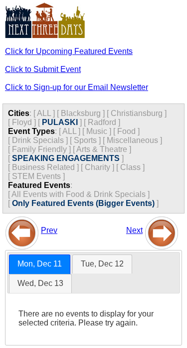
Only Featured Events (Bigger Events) (83, 203)
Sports (85, 140)
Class (130, 167)
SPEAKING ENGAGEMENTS (66, 158)
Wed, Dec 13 (40, 283)
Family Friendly (39, 149)
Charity (97, 167)
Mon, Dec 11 (39, 264)
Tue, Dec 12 (102, 264)
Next (134, 230)
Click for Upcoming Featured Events (69, 51)
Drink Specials (38, 140)
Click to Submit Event (43, 69)
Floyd (22, 122)
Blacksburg (81, 113)
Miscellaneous (132, 140)
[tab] (39, 264)
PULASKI (60, 122)
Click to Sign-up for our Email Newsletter (76, 87)
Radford (102, 122)
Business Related (43, 167)
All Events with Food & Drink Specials (78, 194)
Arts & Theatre (101, 149)
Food (126, 131)
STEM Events (36, 176)
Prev (49, 230)
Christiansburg (137, 113)
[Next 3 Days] (162, 230)
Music (96, 131)
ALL (44, 113)
